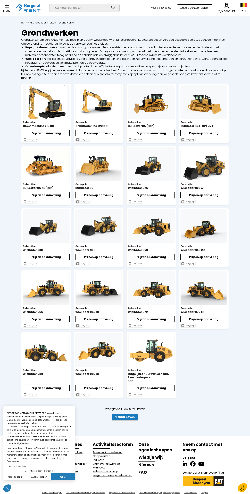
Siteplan (204, 493)
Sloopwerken (101, 456)
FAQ (142, 472)
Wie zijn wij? (150, 457)
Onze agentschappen (195, 8)
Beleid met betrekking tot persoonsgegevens (159, 493)
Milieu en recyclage (105, 471)
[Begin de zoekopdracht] (113, 8)
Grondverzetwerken (106, 464)
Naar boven (126, 417)
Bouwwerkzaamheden (107, 452)
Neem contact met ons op (202, 447)
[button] (7, 8)
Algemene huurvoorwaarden (122, 493)
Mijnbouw (99, 467)
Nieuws (146, 465)
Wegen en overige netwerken (112, 475)
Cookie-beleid (190, 493)
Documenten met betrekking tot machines (85, 493)
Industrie (98, 460)
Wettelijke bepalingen (52, 493)
